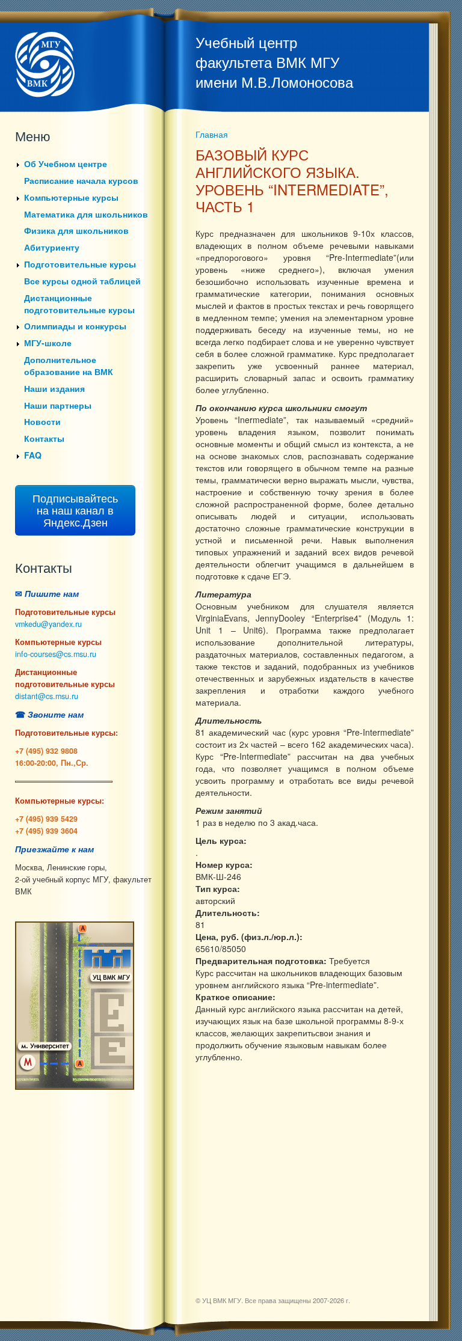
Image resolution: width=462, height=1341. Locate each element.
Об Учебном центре (65, 163)
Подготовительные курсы (80, 264)
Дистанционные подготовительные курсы (79, 304)
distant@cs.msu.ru (46, 696)
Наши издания (54, 388)
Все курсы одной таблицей (82, 281)
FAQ (33, 455)
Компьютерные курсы (71, 197)
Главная (212, 134)
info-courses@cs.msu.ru (55, 654)
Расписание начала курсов (81, 180)
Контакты (44, 438)
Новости (42, 421)
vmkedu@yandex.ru (48, 624)
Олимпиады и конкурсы (75, 326)
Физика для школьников (76, 230)
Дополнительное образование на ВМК (68, 365)
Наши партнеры (57, 405)
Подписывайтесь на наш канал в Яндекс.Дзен (75, 510)
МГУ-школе (48, 343)
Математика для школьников (86, 214)
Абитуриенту (51, 247)
